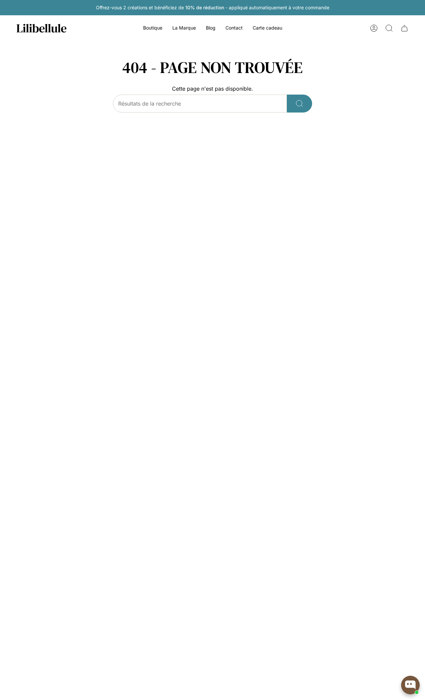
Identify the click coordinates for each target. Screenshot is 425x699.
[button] (152, 28)
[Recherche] (299, 104)
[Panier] (404, 28)
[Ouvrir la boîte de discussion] (410, 685)
